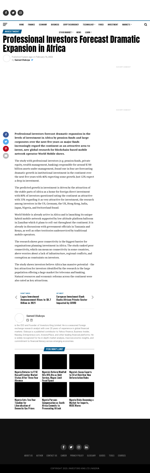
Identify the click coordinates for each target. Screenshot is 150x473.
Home (21, 24)
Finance (31, 24)
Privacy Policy (76, 455)
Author (39, 455)
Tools (111, 455)
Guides (102, 455)
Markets (126, 24)
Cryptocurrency (71, 24)
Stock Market (65, 32)
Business (55, 24)
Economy (43, 24)
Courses (122, 455)
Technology (88, 24)
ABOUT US (28, 455)
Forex (101, 24)
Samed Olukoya (22, 60)
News (78, 32)
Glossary (91, 455)
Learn (87, 32)
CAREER (64, 455)
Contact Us (51, 455)
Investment (113, 24)
